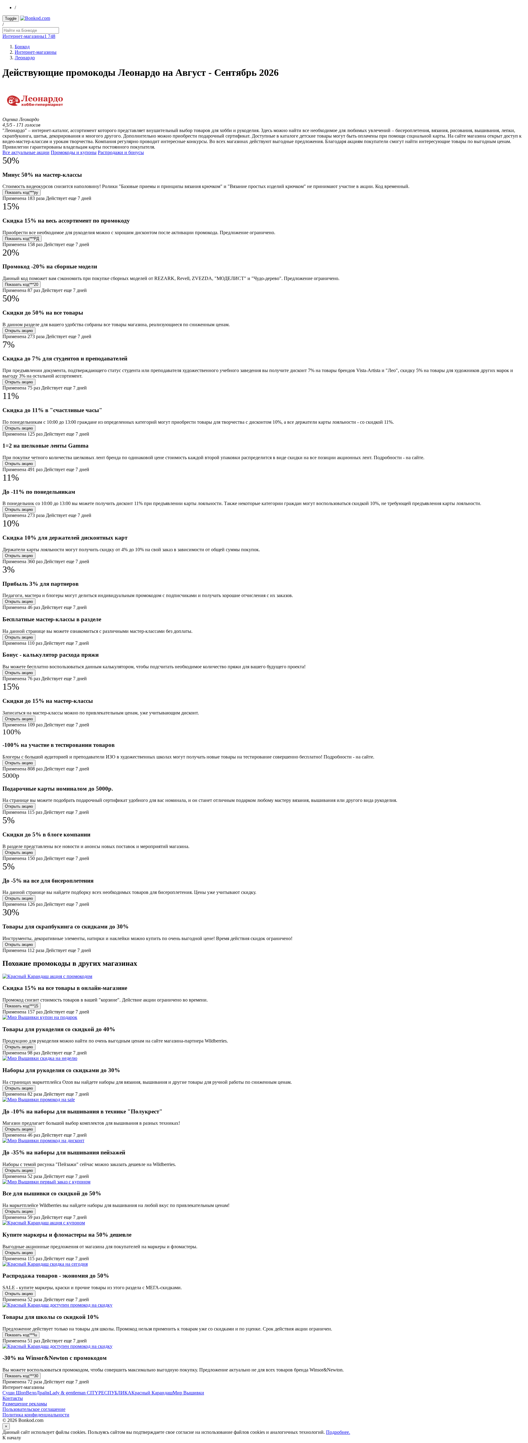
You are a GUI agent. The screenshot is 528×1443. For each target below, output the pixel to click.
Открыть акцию (19, 330)
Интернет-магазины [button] (28, 36)
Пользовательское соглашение (33, 1409)
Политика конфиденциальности (35, 1414)
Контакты (12, 1398)
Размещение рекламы (24, 1403)
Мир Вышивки (188, 1392)
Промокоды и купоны (74, 152)
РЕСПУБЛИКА (114, 1392)
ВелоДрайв (38, 1392)
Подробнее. (338, 1432)
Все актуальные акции (26, 152)
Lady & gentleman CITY (74, 1392)
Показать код (21, 192)
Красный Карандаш (152, 1392)
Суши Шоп (14, 1392)
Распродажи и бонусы (121, 152)
